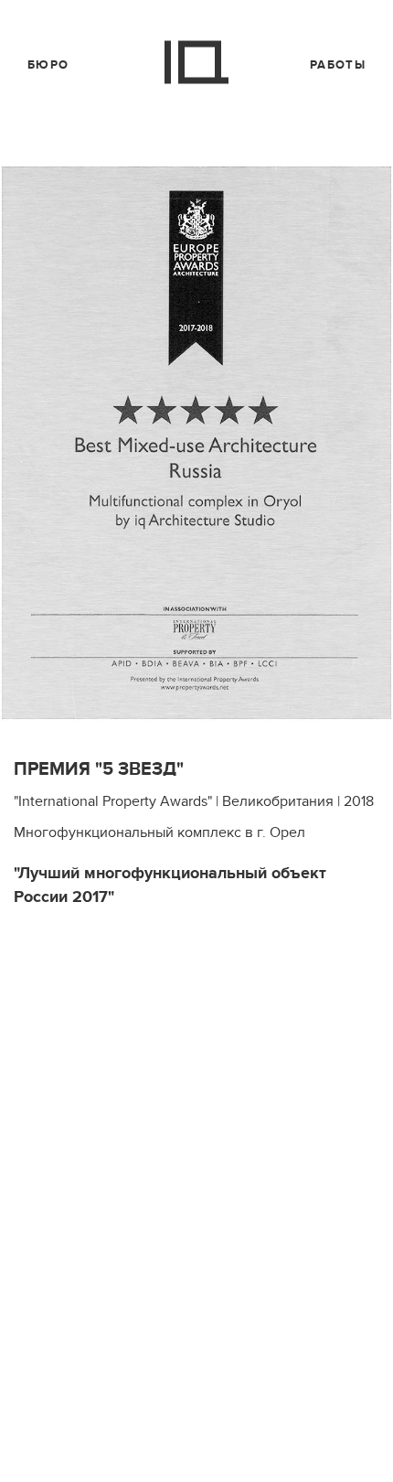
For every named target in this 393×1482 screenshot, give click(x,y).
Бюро (48, 65)
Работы (338, 65)
